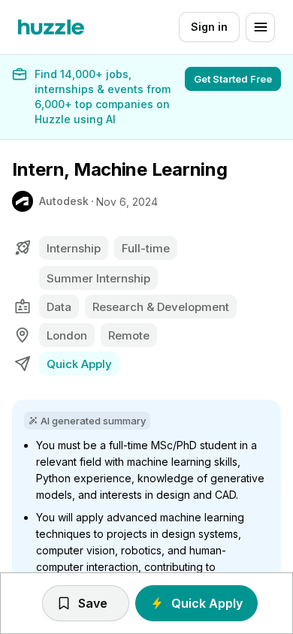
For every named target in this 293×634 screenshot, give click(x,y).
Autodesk (64, 201)
